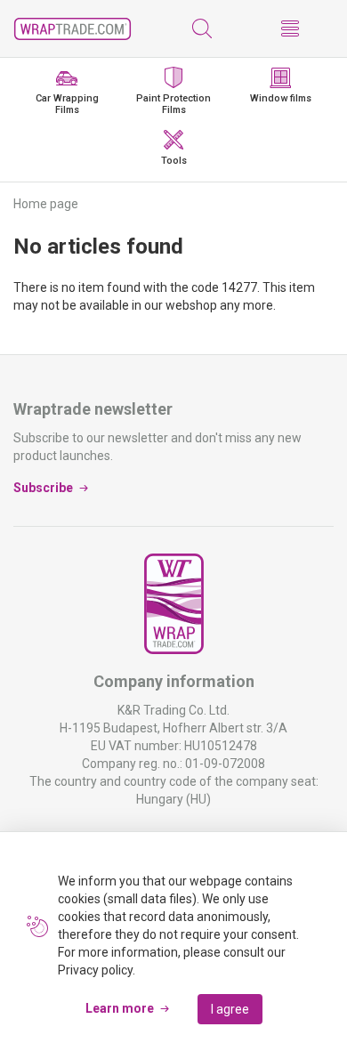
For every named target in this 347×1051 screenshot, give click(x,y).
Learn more (119, 1008)
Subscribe (43, 488)
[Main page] (72, 29)
